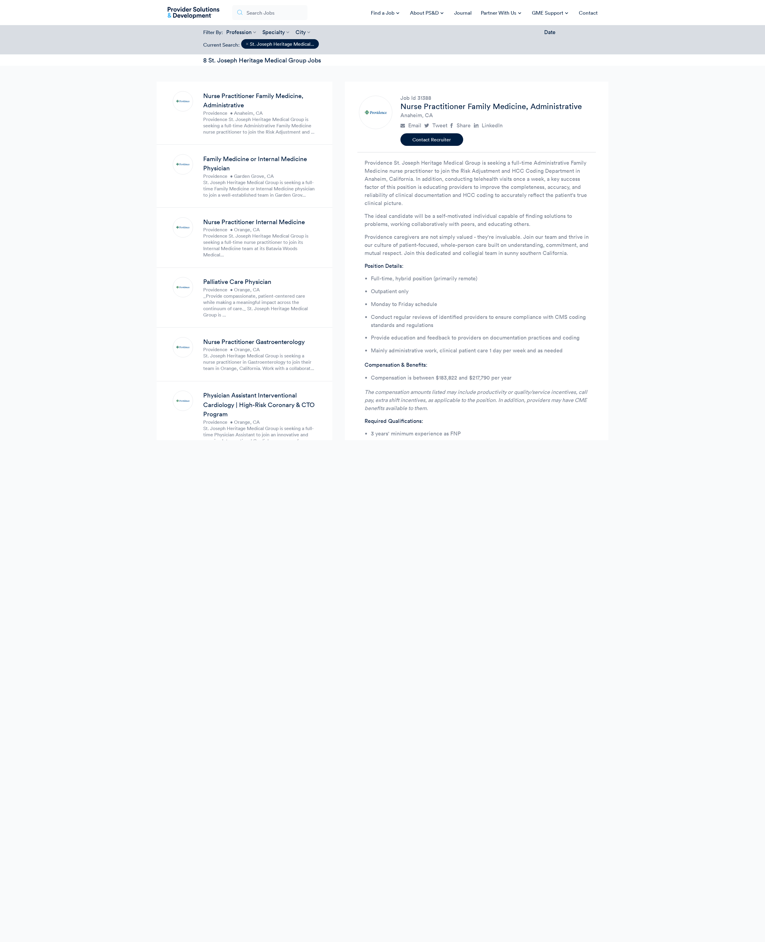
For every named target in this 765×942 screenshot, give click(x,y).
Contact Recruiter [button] (431, 140)
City (301, 32)
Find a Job (386, 13)
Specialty (273, 32)
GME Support (551, 13)
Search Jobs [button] (261, 13)
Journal (463, 13)
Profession (239, 32)
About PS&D (427, 13)
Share (464, 125)
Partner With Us (502, 13)
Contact (588, 13)
